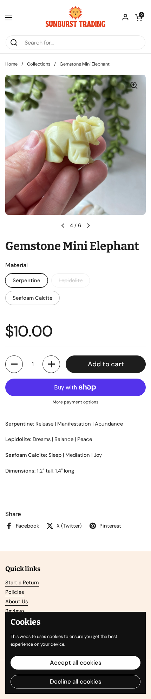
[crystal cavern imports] (75, 18)
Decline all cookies (75, 681)
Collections (38, 64)
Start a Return (22, 582)
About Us (16, 601)
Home (11, 64)
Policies (14, 592)
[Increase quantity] (51, 364)
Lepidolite (71, 280)
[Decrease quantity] (14, 364)
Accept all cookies (75, 662)
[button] (139, 18)
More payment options (75, 402)
